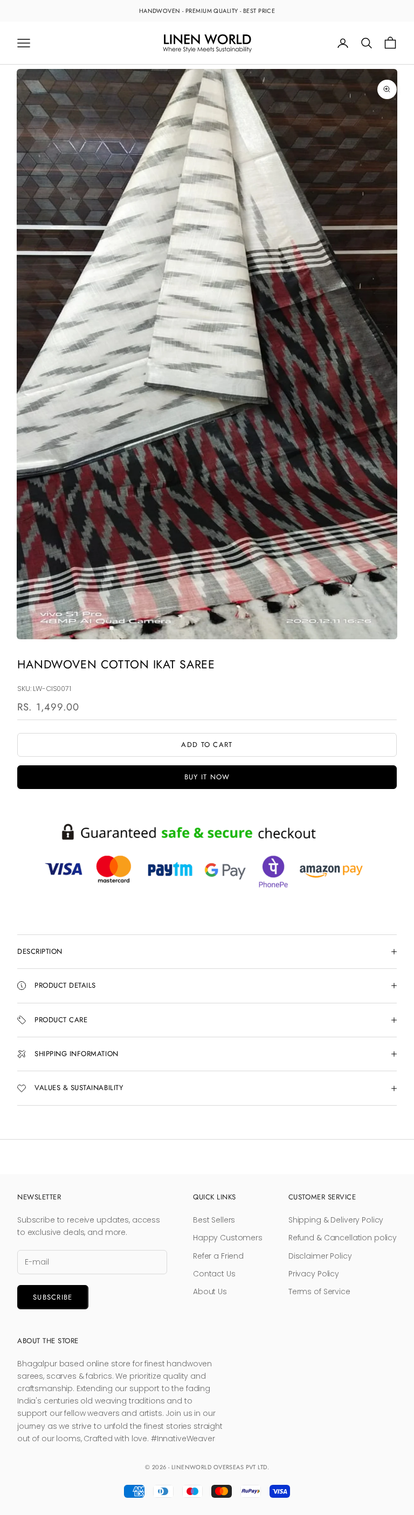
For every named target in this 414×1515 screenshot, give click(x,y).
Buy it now (207, 777)
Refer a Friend (218, 1256)
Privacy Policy (313, 1273)
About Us (210, 1291)
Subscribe (53, 1297)
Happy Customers (228, 1237)
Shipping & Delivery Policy (335, 1219)
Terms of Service (319, 1291)
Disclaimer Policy (320, 1256)
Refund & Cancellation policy (342, 1237)
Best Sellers (214, 1219)
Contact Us (214, 1273)
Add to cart (206, 744)
